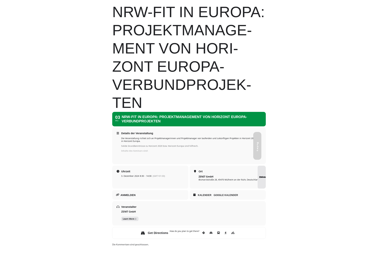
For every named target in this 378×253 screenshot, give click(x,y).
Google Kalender (226, 195)
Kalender (204, 195)
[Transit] (219, 233)
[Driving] (211, 233)
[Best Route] (204, 233)
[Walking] (226, 233)
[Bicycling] (233, 233)
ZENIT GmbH (128, 211)
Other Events (262, 177)
